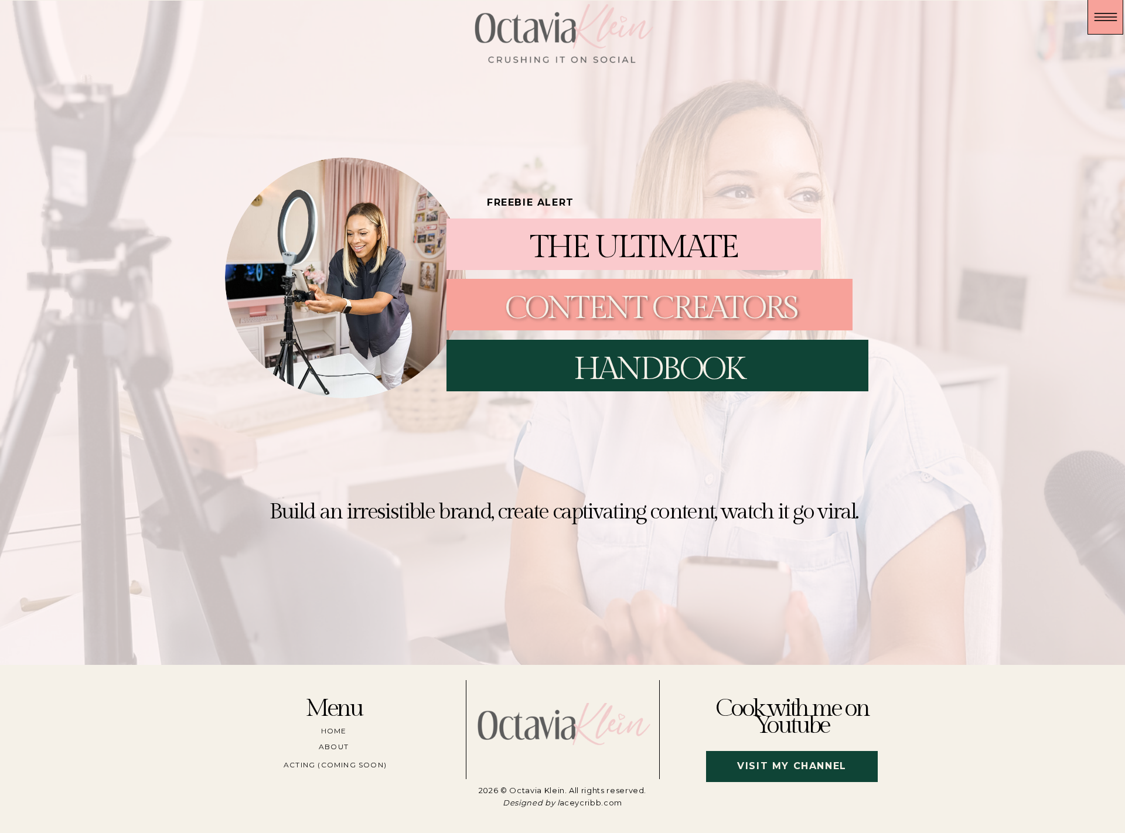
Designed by (530, 802)
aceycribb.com (591, 802)
